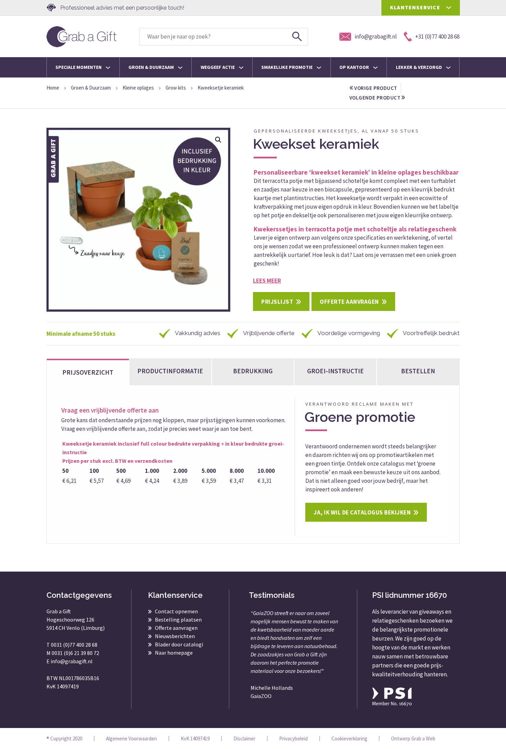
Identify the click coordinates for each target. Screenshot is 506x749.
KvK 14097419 (195, 738)
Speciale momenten (79, 67)
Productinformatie (170, 371)
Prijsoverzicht (87, 372)
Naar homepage (174, 652)
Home (52, 87)
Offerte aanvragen (349, 301)
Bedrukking (253, 371)
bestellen (418, 371)
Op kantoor (354, 67)
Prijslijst (277, 301)
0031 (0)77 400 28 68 (74, 644)
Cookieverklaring (349, 738)
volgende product (375, 97)
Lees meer (267, 280)
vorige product (375, 88)
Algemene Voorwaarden (131, 738)
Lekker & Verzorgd (419, 67)
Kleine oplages (138, 87)
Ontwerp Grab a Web (413, 738)
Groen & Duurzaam (151, 67)
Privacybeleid (293, 738)
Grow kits (176, 87)
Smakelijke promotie (287, 67)
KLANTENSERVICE (415, 7)
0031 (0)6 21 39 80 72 (75, 652)
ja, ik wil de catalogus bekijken (362, 512)
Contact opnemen (176, 611)
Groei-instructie (335, 371)
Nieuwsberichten (175, 636)
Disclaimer (244, 738)
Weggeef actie (218, 67)
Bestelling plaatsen (178, 619)
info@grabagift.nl (72, 661)
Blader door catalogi (179, 644)
